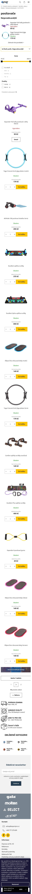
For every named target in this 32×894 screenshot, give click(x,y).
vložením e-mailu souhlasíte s (16, 777)
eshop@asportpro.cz (12, 826)
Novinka (7, 73)
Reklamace (5, 846)
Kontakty (4, 849)
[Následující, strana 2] (16, 684)
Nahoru (17, 695)
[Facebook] (4, 835)
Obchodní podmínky (8, 852)
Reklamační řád (7, 854)
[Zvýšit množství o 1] (14, 187)
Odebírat (16, 783)
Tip (6, 76)
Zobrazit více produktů (15, 43)
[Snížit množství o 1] (6, 187)
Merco (7, 87)
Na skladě (8, 67)
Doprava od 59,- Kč (8, 844)
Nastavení (15, 884)
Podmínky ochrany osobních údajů (13, 857)
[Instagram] (8, 835)
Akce (6, 70)
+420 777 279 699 (11, 830)
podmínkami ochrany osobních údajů (18, 777)
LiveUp (7, 84)
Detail (16, 139)
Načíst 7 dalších (16, 678)
